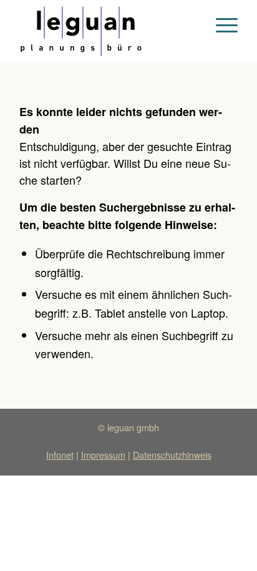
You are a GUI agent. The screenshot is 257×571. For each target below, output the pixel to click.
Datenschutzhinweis (172, 454)
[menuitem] (220, 25)
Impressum (103, 454)
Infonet (60, 454)
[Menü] (220, 25)
